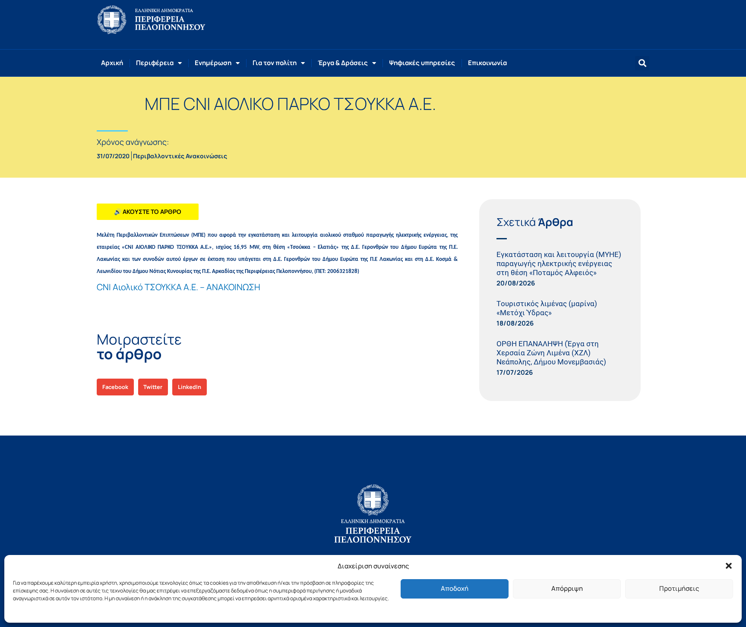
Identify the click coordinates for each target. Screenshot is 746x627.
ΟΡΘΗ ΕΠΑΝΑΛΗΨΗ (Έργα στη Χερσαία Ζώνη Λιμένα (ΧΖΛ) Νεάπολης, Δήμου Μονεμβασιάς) (551, 352)
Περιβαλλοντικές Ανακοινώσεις (180, 156)
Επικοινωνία (487, 62)
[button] (728, 565)
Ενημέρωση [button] (213, 62)
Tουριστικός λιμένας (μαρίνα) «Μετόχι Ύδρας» (546, 308)
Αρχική (112, 62)
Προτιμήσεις (679, 588)
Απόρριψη (567, 588)
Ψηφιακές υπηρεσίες (422, 62)
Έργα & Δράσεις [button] (343, 62)
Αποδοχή (454, 588)
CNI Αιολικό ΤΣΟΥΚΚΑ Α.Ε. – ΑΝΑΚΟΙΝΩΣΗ (178, 287)
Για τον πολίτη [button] (275, 62)
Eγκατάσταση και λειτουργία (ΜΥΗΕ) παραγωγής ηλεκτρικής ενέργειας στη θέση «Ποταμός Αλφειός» (558, 263)
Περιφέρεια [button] (155, 62)
